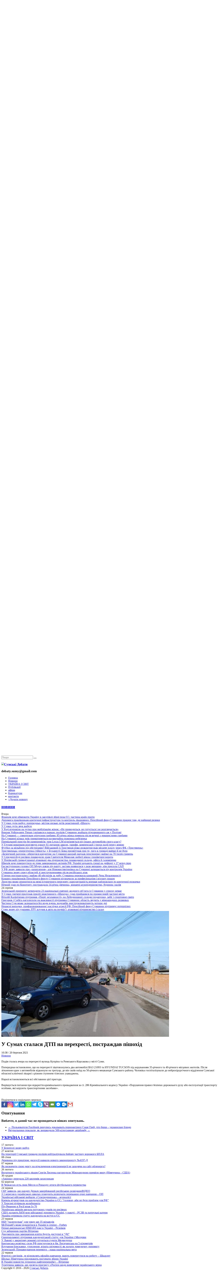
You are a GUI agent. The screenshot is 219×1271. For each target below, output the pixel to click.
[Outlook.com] (64, 1104)
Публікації (14, 787)
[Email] (52, 1104)
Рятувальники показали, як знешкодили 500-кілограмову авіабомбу (49, 1130)
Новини (13, 780)
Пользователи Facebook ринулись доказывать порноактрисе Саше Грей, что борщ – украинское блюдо (69, 1127)
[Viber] (46, 1104)
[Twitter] (16, 1104)
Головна (13, 777)
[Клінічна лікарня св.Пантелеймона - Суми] (109, 26)
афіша (11, 790)
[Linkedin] (22, 1104)
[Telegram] (34, 1104)
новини (8, 806)
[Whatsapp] (28, 1104)
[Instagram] (10, 1104)
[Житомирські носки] (109, 78)
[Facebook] (4, 1104)
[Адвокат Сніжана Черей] (109, 52)
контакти (13, 796)
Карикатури (15, 793)
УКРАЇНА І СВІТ (18, 783)
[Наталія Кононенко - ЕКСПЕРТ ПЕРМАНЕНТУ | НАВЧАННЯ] (109, 105)
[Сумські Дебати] (14, 764)
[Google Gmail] (70, 1104)
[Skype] (40, 1104)
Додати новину (18, 799)
